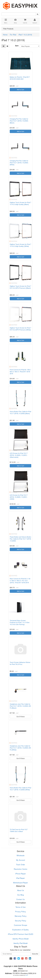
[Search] (38, 14)
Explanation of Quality (20, 929)
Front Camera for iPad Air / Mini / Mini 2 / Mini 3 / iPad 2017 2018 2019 (20, 372)
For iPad (13, 34)
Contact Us (20, 899)
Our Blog (20, 895)
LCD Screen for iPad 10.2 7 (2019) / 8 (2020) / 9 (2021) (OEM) (18, 497)
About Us (20, 890)
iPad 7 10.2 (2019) (25, 34)
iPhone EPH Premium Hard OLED (20, 934)
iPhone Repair (20, 873)
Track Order (20, 864)
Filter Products (8, 29)
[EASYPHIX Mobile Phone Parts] (20, 5)
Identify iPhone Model (21, 938)
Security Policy (20, 920)
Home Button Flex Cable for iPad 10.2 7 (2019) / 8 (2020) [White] (20, 789)
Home (5, 34)
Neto (27, 975)
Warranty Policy (20, 916)
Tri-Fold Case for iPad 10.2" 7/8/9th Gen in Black (19, 830)
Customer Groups (20, 925)
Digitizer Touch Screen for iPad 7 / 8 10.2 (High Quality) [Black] (20, 203)
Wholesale (20, 855)
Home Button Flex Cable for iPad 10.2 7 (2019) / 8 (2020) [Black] (20, 412)
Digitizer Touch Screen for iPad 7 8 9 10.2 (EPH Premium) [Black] (20, 287)
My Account (20, 860)
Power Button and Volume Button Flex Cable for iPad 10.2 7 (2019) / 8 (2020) (20, 539)
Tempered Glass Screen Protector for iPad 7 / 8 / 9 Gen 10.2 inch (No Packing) (19, 622)
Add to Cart (20, 90)
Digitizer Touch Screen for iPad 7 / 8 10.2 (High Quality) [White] (20, 245)
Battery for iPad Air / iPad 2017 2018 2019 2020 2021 (20, 78)
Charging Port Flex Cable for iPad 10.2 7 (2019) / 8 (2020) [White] (19, 163)
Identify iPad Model (20, 943)
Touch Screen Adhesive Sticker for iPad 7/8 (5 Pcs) (20, 663)
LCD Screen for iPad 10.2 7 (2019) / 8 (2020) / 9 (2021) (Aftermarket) (18, 455)
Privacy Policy (20, 911)
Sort (16, 45)
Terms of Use (20, 907)
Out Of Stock (21, 717)
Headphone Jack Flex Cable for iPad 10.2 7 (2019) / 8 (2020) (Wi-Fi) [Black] (20, 706)
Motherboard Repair (20, 882)
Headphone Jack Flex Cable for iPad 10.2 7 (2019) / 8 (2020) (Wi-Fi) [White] (20, 748)
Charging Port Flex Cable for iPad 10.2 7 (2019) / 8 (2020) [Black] (19, 121)
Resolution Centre (20, 869)
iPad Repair (20, 878)
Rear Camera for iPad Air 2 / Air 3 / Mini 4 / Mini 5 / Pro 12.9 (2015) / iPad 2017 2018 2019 (20, 581)
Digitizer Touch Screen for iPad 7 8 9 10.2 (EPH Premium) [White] (20, 329)
